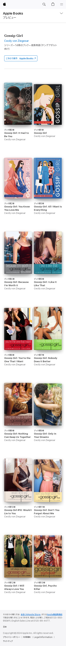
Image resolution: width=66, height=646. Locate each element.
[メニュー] (61, 4)
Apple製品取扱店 (54, 614)
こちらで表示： (19, 58)
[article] (18, 117)
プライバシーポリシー (11, 637)
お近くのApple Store (31, 614)
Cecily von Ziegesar (16, 41)
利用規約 (27, 637)
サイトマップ (8, 641)
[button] (44, 4)
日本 (5, 627)
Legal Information (43, 637)
